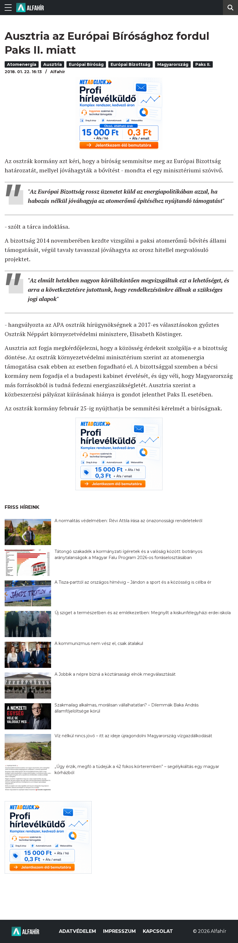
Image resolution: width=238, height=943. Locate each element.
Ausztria (52, 64)
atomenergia (21, 64)
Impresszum (119, 931)
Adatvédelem (77, 931)
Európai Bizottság (130, 64)
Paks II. (202, 64)
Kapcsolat (158, 931)
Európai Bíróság (86, 64)
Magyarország (172, 64)
